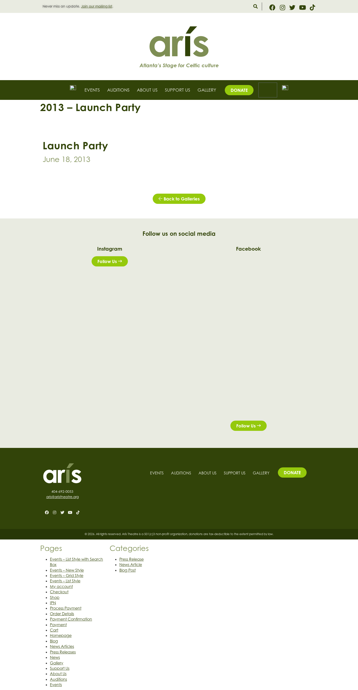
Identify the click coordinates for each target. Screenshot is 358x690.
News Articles (62, 646)
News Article (130, 564)
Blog (54, 641)
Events (92, 90)
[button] (255, 6)
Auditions (118, 90)
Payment (58, 624)
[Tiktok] (312, 7)
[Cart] (267, 90)
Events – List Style (65, 580)
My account (61, 586)
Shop (54, 597)
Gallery (207, 90)
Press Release (131, 559)
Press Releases (63, 652)
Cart (54, 630)
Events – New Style (67, 570)
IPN (53, 602)
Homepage (61, 635)
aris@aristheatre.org (62, 497)
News (55, 657)
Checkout (59, 591)
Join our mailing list (96, 6)
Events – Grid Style (66, 575)
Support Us (177, 90)
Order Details (62, 613)
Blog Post (127, 570)
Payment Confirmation (71, 619)
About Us (147, 90)
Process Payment (65, 608)
